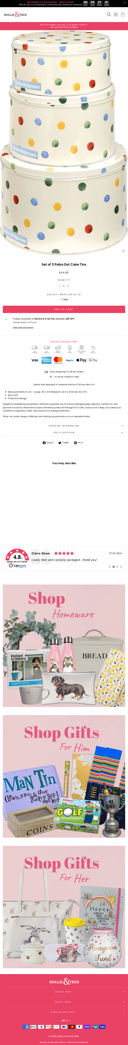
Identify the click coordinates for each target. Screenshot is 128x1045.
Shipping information (64, 426)
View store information (23, 327)
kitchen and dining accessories (47, 416)
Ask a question (64, 432)
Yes (65, 299)
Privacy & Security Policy (53, 1042)
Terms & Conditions (77, 1042)
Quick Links (63, 1002)
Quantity (64, 280)
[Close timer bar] (124, 2)
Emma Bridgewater (79, 404)
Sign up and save (63, 1012)
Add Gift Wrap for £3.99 (64, 294)
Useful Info (63, 992)
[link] (64, 558)
